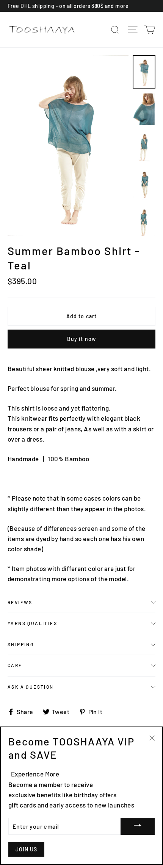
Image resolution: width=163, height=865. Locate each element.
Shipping (21, 644)
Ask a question (31, 686)
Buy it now (81, 339)
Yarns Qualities (32, 623)
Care (15, 665)
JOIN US (26, 849)
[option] (68, 145)
